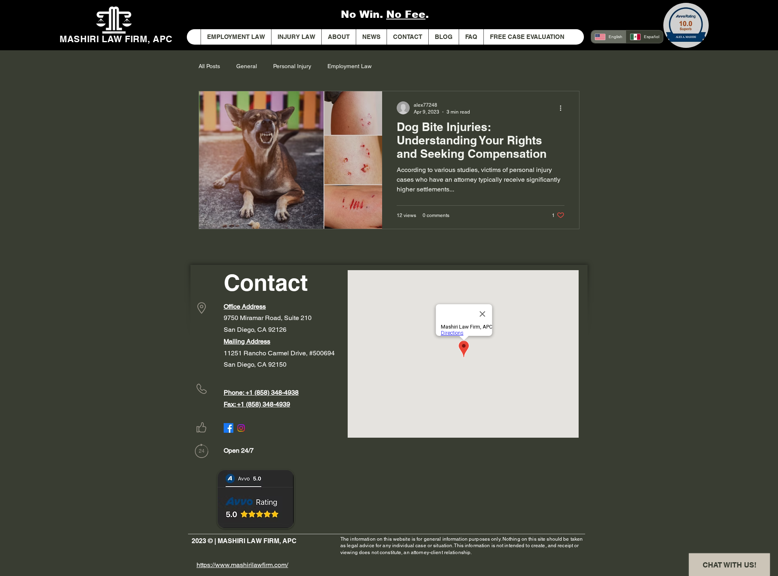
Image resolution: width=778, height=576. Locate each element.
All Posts (209, 66)
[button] (296, 37)
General (246, 66)
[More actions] (563, 108)
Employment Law (349, 66)
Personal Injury (292, 66)
